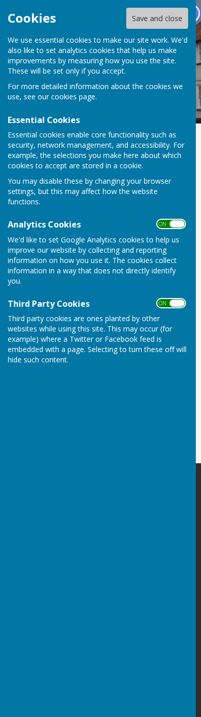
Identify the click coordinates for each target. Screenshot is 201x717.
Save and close (157, 18)
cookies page (73, 96)
